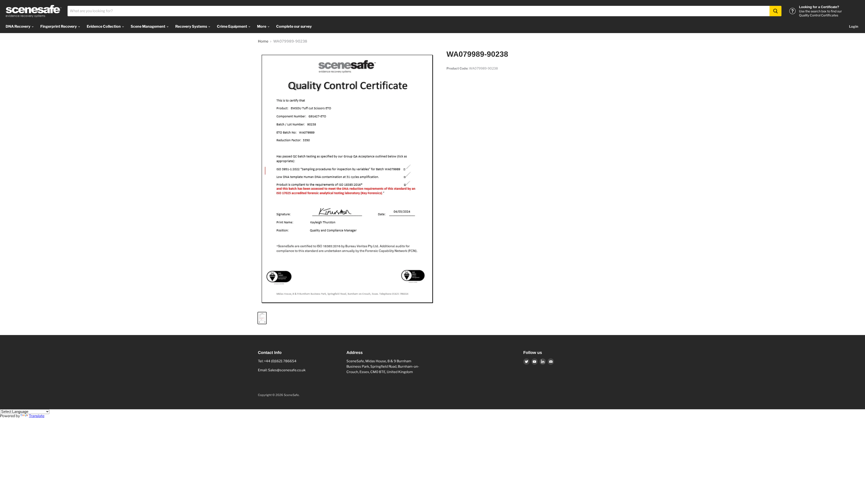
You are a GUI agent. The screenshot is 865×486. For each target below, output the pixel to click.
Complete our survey (294, 26)
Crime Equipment (232, 26)
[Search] (775, 11)
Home (263, 41)
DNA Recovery (18, 26)
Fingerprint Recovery (58, 26)
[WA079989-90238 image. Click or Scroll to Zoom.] (348, 179)
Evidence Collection (104, 26)
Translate (36, 416)
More (262, 26)
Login (853, 27)
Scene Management (148, 26)
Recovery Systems (191, 26)
